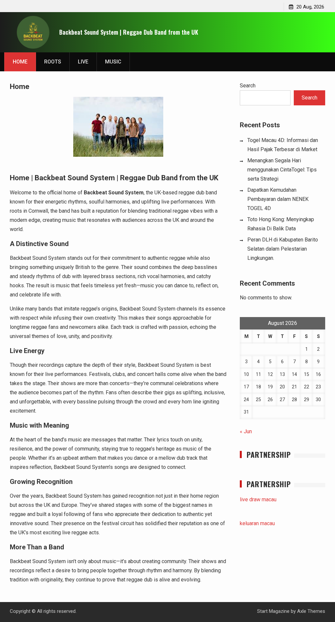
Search (248, 85)
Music (113, 62)
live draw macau (258, 499)
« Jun (246, 431)
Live (83, 62)
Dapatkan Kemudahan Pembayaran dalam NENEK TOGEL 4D (278, 199)
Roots (52, 62)
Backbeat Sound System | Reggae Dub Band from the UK (128, 32)
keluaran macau (257, 523)
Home (20, 62)
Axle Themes (311, 611)
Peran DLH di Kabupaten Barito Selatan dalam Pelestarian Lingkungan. (282, 249)
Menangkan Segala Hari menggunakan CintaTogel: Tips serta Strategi (282, 169)
